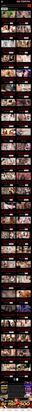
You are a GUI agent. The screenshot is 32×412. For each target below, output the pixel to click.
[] (29, 5)
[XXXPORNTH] (23, 1)
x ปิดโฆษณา (4, 396)
